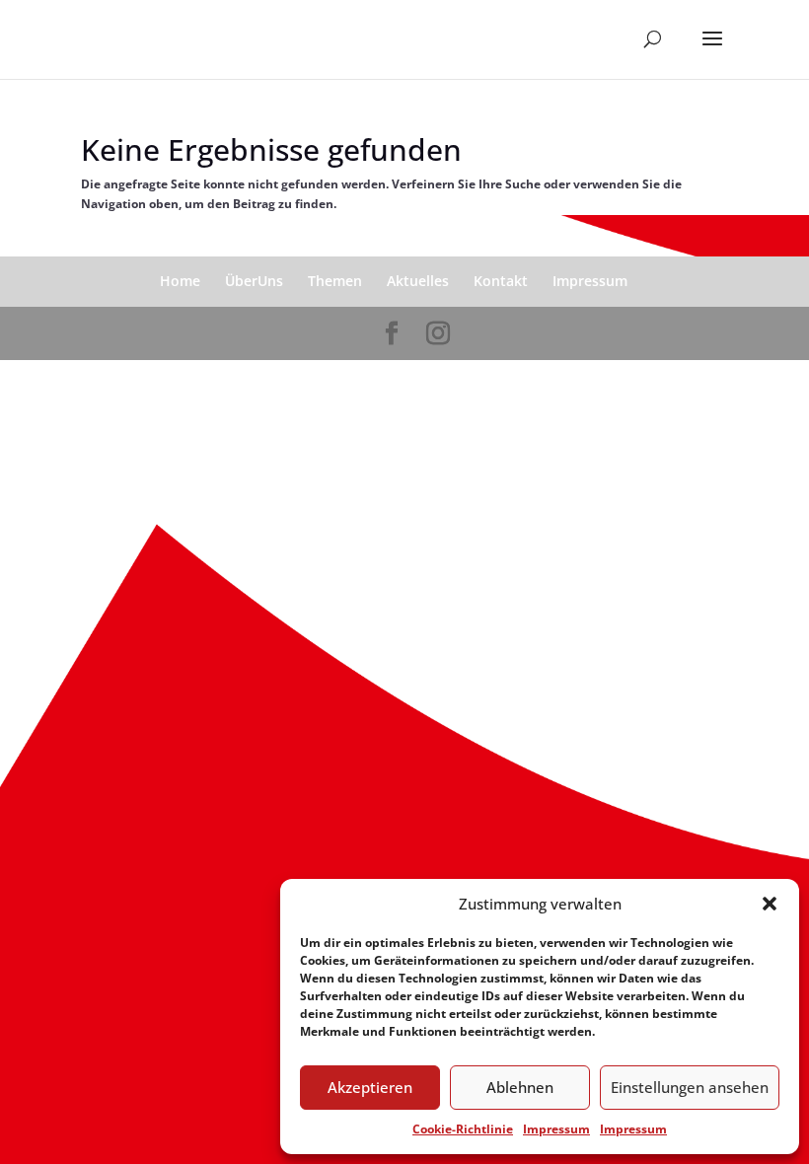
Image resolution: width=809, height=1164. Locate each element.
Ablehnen (519, 1087)
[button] (769, 903)
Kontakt (501, 280)
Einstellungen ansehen (690, 1087)
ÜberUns (254, 280)
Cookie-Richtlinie (462, 1129)
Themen (335, 280)
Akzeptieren (370, 1087)
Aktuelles (418, 280)
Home (180, 280)
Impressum (556, 1129)
